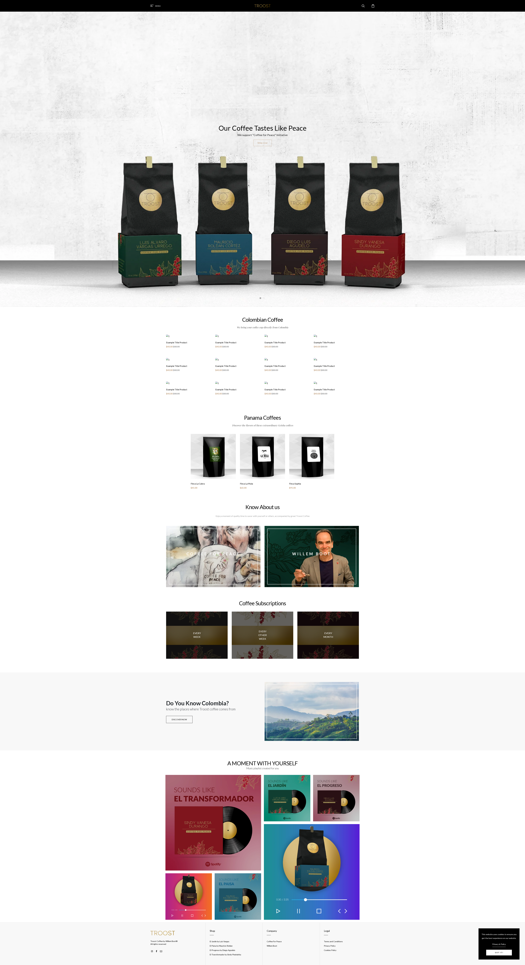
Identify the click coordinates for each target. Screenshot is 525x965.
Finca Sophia (295, 483)
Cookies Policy (330, 950)
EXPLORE (213, 563)
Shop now (262, 143)
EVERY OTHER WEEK (262, 635)
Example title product (176, 342)
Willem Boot (272, 946)
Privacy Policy (330, 946)
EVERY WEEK (197, 635)
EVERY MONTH (328, 635)
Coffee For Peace (274, 941)
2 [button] (263, 298)
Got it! (499, 952)
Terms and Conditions (333, 941)
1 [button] (260, 298)
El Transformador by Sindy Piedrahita (225, 954)
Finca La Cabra (198, 483)
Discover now (179, 719)
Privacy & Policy (499, 944)
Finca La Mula (246, 483)
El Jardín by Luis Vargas (219, 941)
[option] (262, 159)
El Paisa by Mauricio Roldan (221, 946)
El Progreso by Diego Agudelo (222, 950)
